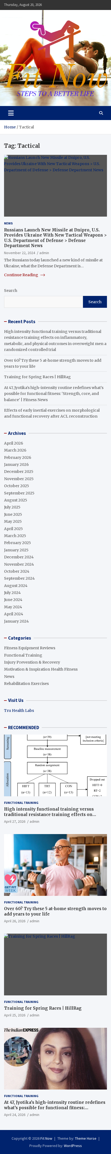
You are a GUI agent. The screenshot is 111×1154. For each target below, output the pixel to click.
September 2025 (19, 493)
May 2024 (13, 607)
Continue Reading (21, 274)
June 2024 (13, 599)
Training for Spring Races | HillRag (37, 376)
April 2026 (13, 443)
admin (44, 252)
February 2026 (17, 457)
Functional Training (23, 655)
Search (10, 290)
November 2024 (19, 564)
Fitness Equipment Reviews (29, 648)
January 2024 (16, 621)
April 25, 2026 (14, 1015)
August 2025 (15, 500)
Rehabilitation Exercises (26, 683)
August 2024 (15, 585)
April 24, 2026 (14, 1114)
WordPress (73, 1145)
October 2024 (16, 571)
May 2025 (13, 521)
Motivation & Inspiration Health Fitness (41, 669)
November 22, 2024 (19, 252)
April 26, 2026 (14, 921)
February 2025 (17, 542)
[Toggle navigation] (11, 113)
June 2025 (13, 514)
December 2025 (18, 471)
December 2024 (19, 557)
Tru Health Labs (19, 710)
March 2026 (15, 450)
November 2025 (19, 478)
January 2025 (16, 550)
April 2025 (13, 528)
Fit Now (46, 1138)
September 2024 (19, 578)
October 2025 (16, 485)
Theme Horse (85, 1138)
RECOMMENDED (23, 727)
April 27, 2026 (14, 821)
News (8, 223)
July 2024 (12, 592)
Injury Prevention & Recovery (32, 662)
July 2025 (12, 507)
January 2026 (16, 464)
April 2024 (13, 614)
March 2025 (15, 535)
